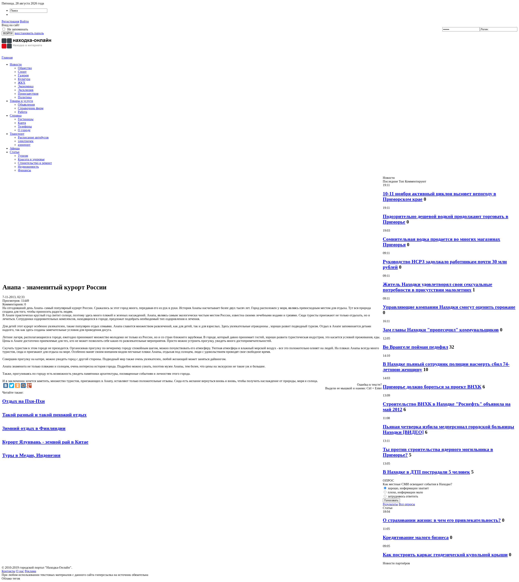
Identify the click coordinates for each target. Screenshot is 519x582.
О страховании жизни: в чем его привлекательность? (442, 520)
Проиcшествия (28, 93)
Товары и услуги (21, 101)
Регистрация (10, 21)
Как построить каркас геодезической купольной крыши (445, 554)
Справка (15, 115)
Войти (24, 21)
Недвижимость (28, 166)
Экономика (25, 86)
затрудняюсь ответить (402, 496)
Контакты (8, 571)
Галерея (23, 75)
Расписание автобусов (33, 137)
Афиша (15, 148)
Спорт (22, 71)
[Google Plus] (29, 385)
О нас (20, 571)
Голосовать (391, 500)
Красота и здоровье (31, 159)
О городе (24, 130)
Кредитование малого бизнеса (416, 537)
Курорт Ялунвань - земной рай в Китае (45, 442)
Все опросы (407, 504)
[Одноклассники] (17, 385)
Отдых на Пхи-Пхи (23, 401)
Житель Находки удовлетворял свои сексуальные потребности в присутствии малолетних (437, 287)
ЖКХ (21, 82)
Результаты (390, 504)
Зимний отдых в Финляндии (33, 428)
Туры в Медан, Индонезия (31, 455)
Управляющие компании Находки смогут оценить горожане (449, 307)
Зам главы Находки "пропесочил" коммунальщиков (441, 329)
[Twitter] (11, 385)
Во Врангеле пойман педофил (415, 347)
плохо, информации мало (405, 492)
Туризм (23, 155)
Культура (24, 79)
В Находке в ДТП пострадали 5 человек (426, 472)
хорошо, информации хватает (408, 488)
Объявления (26, 104)
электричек (25, 141)
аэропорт (24, 144)
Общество (25, 68)
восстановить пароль (29, 33)
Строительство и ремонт (35, 163)
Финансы (24, 170)
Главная (7, 57)
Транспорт (17, 133)
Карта (22, 123)
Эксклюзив (25, 90)
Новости (16, 64)
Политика (25, 97)
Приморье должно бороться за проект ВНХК (432, 386)
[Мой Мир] (23, 385)
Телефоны (25, 126)
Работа (22, 112)
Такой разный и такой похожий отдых (44, 414)
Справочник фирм (30, 108)
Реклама (30, 571)
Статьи (14, 152)
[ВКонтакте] (5, 385)
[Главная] (27, 54)
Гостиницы (25, 119)
